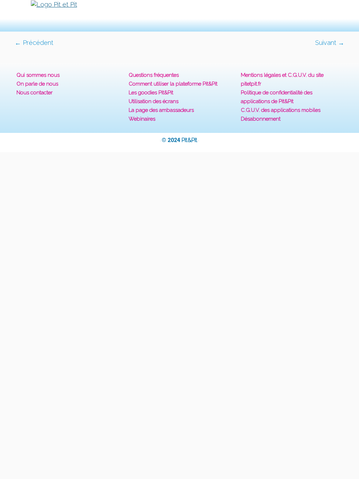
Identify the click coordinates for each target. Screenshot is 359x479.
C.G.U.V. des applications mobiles (280, 110)
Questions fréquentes (154, 75)
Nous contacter (34, 92)
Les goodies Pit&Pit (151, 92)
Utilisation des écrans (153, 101)
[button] (179, 16)
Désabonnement (260, 119)
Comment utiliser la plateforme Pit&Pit (173, 84)
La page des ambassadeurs (161, 110)
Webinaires (142, 119)
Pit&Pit (189, 140)
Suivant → (329, 42)
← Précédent (34, 42)
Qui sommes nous (38, 75)
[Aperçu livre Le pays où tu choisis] (179, 51)
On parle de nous (37, 84)
